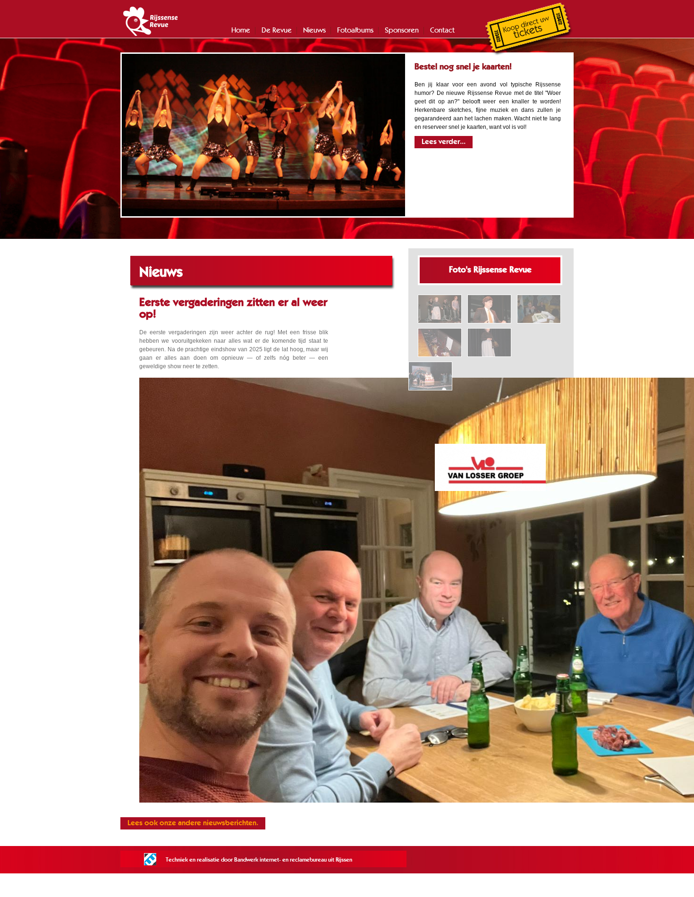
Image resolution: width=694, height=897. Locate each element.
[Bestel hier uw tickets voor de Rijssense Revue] (529, 54)
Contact (442, 30)
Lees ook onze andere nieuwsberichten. (192, 823)
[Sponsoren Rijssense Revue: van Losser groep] (490, 467)
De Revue (277, 30)
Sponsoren (402, 30)
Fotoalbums (355, 30)
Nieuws (314, 30)
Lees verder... (443, 142)
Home (240, 30)
